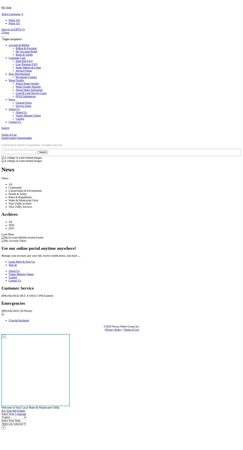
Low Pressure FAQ (27, 64)
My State (6, 7)
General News (24, 102)
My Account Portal (26, 51)
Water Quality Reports (28, 86)
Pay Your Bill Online (13, 410)
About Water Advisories (29, 89)
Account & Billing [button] (19, 45)
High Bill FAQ (24, 61)
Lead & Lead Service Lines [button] (31, 93)
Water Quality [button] (16, 80)
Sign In (5, 29)
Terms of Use (131, 329)
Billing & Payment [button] (26, 48)
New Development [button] (19, 73)
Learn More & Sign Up (22, 261)
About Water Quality (27, 83)
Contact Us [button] (15, 121)
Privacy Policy (113, 329)
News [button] (12, 99)
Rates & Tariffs (24, 54)
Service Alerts (23, 105)
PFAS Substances (26, 96)
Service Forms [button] (24, 70)
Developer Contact (26, 77)
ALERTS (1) (17, 29)
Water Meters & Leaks (28, 67)
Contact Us (15, 280)
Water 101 (14, 20)
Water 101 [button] (14, 23)
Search (5, 127)
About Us (21, 112)
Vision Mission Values (28, 115)
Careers (20, 118)
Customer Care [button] (17, 57)
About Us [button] (14, 109)
